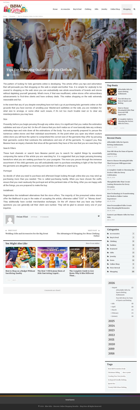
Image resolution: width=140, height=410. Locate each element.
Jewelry (104, 9)
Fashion (113, 245)
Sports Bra (111, 383)
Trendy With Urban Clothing (117, 387)
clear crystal (126, 372)
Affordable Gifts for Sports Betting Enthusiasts (125, 91)
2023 (111, 330)
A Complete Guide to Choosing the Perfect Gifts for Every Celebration (120, 172)
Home (55, 9)
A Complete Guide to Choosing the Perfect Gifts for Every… (125, 121)
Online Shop (115, 9)
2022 (111, 335)
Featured (113, 249)
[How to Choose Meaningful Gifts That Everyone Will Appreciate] (112, 110)
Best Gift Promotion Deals (116, 369)
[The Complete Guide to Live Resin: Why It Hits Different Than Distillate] (84, 257)
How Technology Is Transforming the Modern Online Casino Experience (120, 196)
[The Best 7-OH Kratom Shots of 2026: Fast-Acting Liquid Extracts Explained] (52, 257)
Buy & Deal (77, 9)
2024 (111, 325)
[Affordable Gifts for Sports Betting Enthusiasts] (112, 91)
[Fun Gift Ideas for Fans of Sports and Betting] (112, 101)
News (112, 260)
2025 (111, 321)
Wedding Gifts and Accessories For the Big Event (26, 234)
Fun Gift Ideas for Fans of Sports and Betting (125, 101)
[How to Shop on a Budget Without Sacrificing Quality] (21, 257)
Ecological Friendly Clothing (117, 380)
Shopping (127, 9)
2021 (111, 339)
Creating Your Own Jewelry (117, 376)
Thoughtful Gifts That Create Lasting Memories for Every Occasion (118, 184)
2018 (111, 353)
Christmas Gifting (114, 372)
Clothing (88, 9)
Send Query (6, 2)
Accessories (65, 9)
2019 (111, 348)
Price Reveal (115, 268)
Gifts (96, 9)
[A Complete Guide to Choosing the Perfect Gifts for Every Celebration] (112, 121)
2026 (111, 283)
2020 (111, 344)
